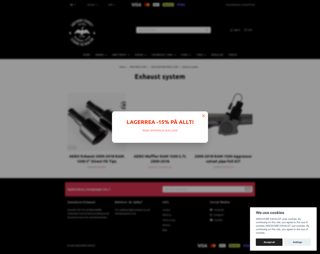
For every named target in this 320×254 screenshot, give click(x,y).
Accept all (269, 242)
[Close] (204, 116)
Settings (297, 242)
